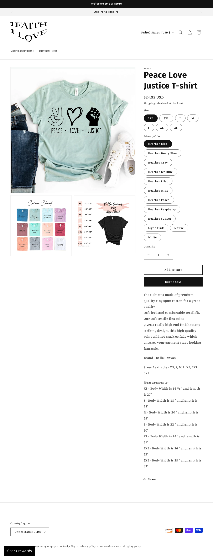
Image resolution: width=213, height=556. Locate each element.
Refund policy (67, 546)
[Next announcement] (201, 12)
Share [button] (152, 479)
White (152, 237)
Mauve (179, 228)
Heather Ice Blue (160, 171)
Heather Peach (159, 200)
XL (162, 127)
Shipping (149, 103)
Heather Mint (158, 190)
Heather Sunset (159, 218)
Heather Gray (158, 162)
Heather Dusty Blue (162, 153)
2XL (150, 118)
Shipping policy (132, 546)
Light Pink (156, 228)
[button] (180, 32)
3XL (166, 118)
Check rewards (19, 551)
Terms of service (109, 546)
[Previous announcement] (11, 12)
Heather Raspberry (162, 209)
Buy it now (173, 282)
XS (176, 127)
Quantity (149, 246)
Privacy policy (87, 546)
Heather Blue (158, 143)
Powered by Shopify (45, 546)
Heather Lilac (158, 181)
